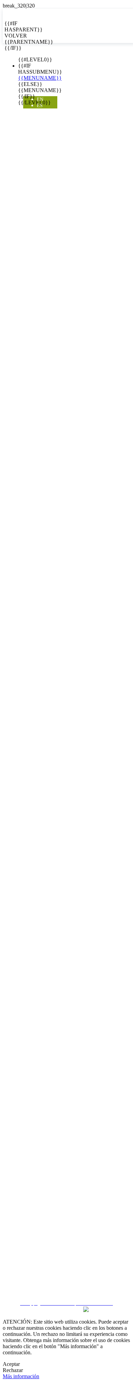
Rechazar (13, 1370)
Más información (21, 1376)
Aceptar (11, 1364)
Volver (9, 36)
